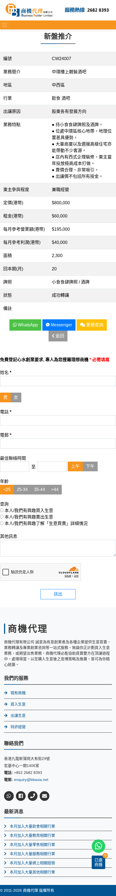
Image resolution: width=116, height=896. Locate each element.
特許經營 (18, 727)
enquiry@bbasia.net (31, 779)
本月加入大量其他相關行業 (32, 872)
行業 (7, 98)
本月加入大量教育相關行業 (32, 835)
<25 (7, 489)
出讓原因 (12, 111)
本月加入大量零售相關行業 (32, 844)
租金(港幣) (13, 216)
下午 (90, 466)
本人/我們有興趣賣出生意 (28, 517)
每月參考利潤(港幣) (21, 242)
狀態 (7, 295)
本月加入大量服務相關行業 (32, 854)
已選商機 (98, 862)
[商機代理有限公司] (29, 10)
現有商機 (18, 693)
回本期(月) (13, 269)
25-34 (22, 489)
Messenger (61, 325)
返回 (59, 336)
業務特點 (12, 124)
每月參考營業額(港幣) (24, 229)
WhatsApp (27, 325)
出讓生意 (18, 715)
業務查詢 (94, 325)
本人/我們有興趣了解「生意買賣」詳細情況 (46, 523)
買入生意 (18, 704)
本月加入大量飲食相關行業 (32, 826)
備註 (7, 308)
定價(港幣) (13, 202)
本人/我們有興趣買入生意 (28, 510)
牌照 (7, 282)
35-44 (39, 489)
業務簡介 (12, 72)
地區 (7, 85)
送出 (58, 594)
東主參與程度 (16, 189)
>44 (55, 489)
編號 (7, 58)
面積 (7, 255)
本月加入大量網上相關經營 (32, 863)
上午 (75, 466)
